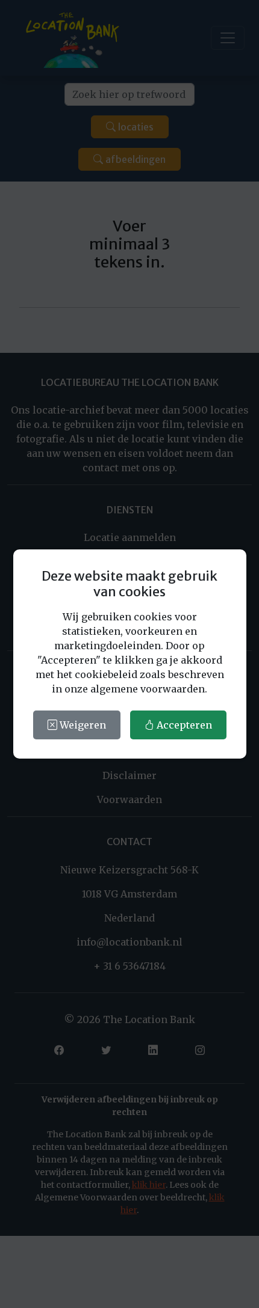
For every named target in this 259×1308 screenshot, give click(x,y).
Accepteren (183, 725)
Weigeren (81, 725)
